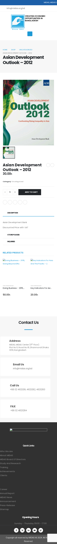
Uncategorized (17, 181)
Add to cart (31, 192)
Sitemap (4, 509)
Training (4, 467)
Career (3, 489)
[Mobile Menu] (29, 33)
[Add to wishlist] (25, 286)
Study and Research (10, 463)
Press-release (7, 505)
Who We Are (6, 451)
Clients (3, 475)
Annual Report (7, 493)
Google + (20, 202)
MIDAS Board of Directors (13, 459)
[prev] (48, 165)
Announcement (8, 501)
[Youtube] (34, 530)
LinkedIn (15, 202)
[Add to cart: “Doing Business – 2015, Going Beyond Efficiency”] (21, 263)
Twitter (10, 202)
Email (25, 202)
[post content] (14, 270)
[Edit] (40, 530)
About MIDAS (6, 455)
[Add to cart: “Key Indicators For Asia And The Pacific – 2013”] (49, 263)
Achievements (7, 471)
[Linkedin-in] (28, 530)
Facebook (5, 202)
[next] (52, 165)
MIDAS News (6, 497)
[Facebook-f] (16, 530)
